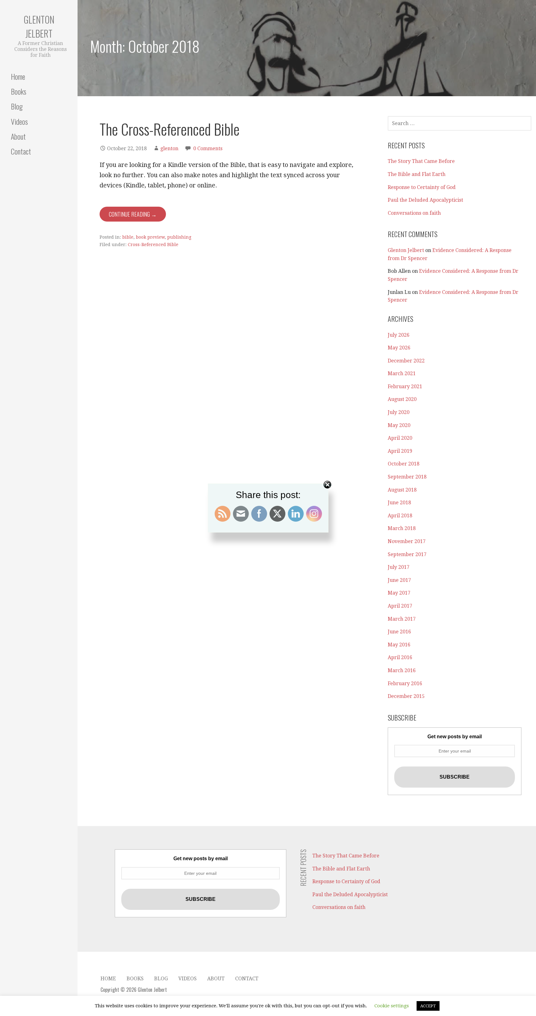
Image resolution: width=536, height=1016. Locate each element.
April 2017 (400, 606)
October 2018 (403, 464)
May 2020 (399, 425)
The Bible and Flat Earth (416, 174)
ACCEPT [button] (428, 1006)
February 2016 (405, 683)
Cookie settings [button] (391, 1006)
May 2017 (399, 593)
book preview (150, 237)
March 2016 (402, 670)
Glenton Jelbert (39, 26)
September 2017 (407, 554)
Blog (17, 106)
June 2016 (399, 632)
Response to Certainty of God (422, 187)
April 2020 (400, 438)
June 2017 (399, 580)
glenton (169, 148)
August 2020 (402, 399)
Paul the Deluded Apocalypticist (425, 200)
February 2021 (405, 386)
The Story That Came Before (421, 161)
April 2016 (400, 657)
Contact (21, 151)
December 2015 (406, 696)
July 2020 (398, 412)
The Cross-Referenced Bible (169, 129)
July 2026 (398, 335)
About (18, 136)
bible (127, 237)
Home (18, 76)
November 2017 (407, 541)
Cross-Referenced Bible (153, 244)
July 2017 (398, 567)
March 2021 (402, 373)
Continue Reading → (133, 214)
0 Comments (207, 148)
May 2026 (399, 348)
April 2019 (400, 451)
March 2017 (402, 619)
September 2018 (407, 477)
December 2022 (406, 361)
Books (18, 91)
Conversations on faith (414, 213)
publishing (179, 237)
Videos (19, 121)
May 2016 (399, 645)
